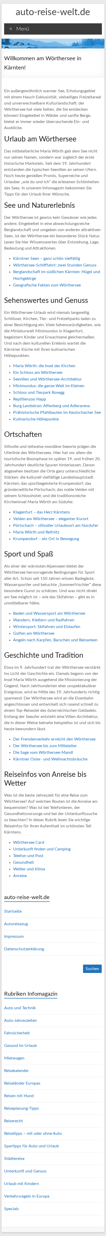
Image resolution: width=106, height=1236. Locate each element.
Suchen (92, 969)
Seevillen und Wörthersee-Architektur (47, 379)
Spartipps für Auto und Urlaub (31, 1146)
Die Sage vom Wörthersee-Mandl (43, 752)
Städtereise (14, 1159)
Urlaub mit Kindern (21, 1184)
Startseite (13, 911)
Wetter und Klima (29, 869)
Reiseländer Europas (22, 1083)
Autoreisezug (16, 924)
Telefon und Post (28, 856)
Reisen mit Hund (19, 1096)
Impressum (14, 936)
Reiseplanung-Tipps (21, 1108)
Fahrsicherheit (17, 1033)
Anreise (20, 876)
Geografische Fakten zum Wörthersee (47, 285)
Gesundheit (23, 862)
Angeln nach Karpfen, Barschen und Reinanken (55, 640)
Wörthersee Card (28, 842)
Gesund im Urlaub (20, 1046)
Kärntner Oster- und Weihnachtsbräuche (50, 759)
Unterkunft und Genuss (25, 1171)
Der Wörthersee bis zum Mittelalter (45, 746)
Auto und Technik (20, 1008)
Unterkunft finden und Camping (41, 849)
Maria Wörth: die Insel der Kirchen (44, 366)
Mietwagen (14, 1058)
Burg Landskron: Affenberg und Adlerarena (51, 406)
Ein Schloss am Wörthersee (37, 372)
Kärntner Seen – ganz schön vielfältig (46, 258)
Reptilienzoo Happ (29, 399)
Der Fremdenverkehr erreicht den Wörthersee (54, 739)
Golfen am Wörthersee (33, 633)
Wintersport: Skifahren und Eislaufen (46, 627)
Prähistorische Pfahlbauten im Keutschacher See (57, 412)
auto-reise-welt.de (53, 12)
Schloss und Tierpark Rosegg (38, 392)
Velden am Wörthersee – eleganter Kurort (51, 519)
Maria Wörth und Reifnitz (36, 532)
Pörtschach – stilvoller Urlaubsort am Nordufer (55, 525)
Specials (11, 1209)
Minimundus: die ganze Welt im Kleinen (48, 386)
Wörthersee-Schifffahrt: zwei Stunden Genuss (54, 265)
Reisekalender (16, 1071)
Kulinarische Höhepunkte (36, 419)
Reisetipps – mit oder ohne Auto (33, 1133)
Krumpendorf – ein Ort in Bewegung (46, 539)
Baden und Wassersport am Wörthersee (49, 613)
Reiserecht (13, 1121)
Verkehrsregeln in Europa (26, 1196)
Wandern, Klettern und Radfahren (43, 620)
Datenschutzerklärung (24, 949)
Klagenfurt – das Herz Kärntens (41, 512)
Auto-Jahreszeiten (20, 1020)
